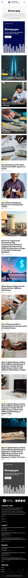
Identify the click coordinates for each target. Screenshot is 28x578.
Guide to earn (4, 200)
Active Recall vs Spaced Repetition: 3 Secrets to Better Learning (13, 533)
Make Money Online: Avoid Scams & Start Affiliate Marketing (12, 288)
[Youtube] (24, 501)
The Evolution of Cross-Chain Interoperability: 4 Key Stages (13, 528)
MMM (2, 170)
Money (4, 124)
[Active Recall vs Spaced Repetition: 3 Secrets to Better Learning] (14, 94)
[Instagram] (19, 501)
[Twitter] (22, 501)
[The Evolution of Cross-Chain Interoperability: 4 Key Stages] (14, 68)
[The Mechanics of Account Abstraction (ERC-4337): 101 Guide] (14, 147)
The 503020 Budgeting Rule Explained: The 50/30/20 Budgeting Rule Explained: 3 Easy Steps (13, 538)
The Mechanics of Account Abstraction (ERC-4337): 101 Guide (13, 167)
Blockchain (5, 74)
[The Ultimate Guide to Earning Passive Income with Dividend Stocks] (14, 307)
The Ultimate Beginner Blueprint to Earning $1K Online (12, 205)
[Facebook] (16, 501)
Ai (1, 238)
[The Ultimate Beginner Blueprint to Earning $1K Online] (14, 185)
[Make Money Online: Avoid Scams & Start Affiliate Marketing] (14, 269)
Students (5, 99)
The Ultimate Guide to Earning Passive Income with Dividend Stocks (14, 326)
